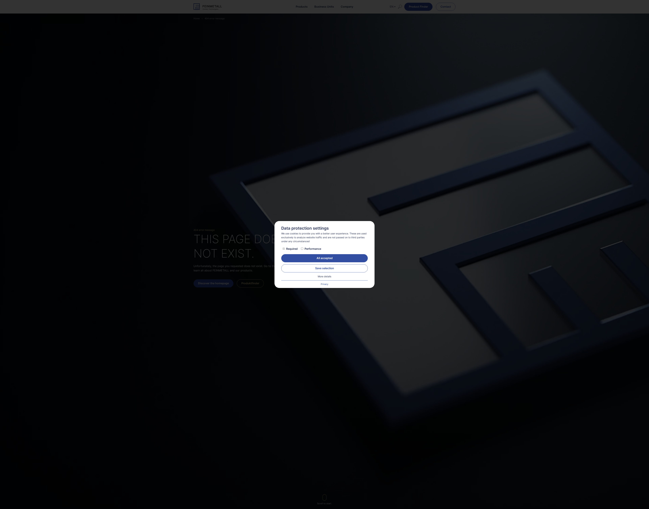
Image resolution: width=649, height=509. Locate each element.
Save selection (324, 268)
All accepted (325, 258)
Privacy (324, 284)
